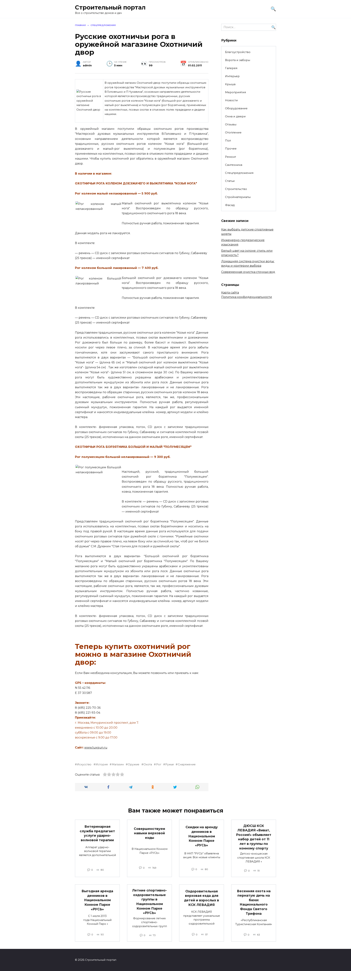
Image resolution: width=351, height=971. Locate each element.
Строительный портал (110, 7)
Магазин (118, 764)
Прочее (231, 148)
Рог (158, 764)
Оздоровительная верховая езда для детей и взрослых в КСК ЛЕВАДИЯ (201, 897)
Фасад (230, 205)
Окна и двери (235, 116)
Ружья (169, 764)
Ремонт (230, 156)
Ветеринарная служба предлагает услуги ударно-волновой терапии (97, 833)
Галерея (231, 68)
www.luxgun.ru (95, 747)
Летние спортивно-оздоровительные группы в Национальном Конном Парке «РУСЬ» (149, 901)
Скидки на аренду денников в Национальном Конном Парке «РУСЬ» (202, 836)
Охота (148, 764)
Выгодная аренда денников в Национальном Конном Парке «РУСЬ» (97, 900)
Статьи (230, 181)
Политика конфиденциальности (246, 297)
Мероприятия (235, 92)
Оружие (133, 764)
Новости (231, 100)
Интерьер (232, 76)
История (102, 764)
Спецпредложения (239, 173)
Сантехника (233, 165)
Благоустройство (237, 52)
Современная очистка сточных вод (248, 272)
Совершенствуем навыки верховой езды (149, 833)
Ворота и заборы (237, 60)
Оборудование (236, 108)
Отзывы (230, 124)
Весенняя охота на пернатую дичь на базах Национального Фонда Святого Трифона (254, 902)
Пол (228, 140)
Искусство (84, 764)
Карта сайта (230, 292)
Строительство (236, 189)
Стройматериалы (238, 197)
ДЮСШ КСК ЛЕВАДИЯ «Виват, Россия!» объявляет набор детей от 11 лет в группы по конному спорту (253, 837)
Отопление (233, 132)
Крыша (230, 84)
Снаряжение (186, 764)
